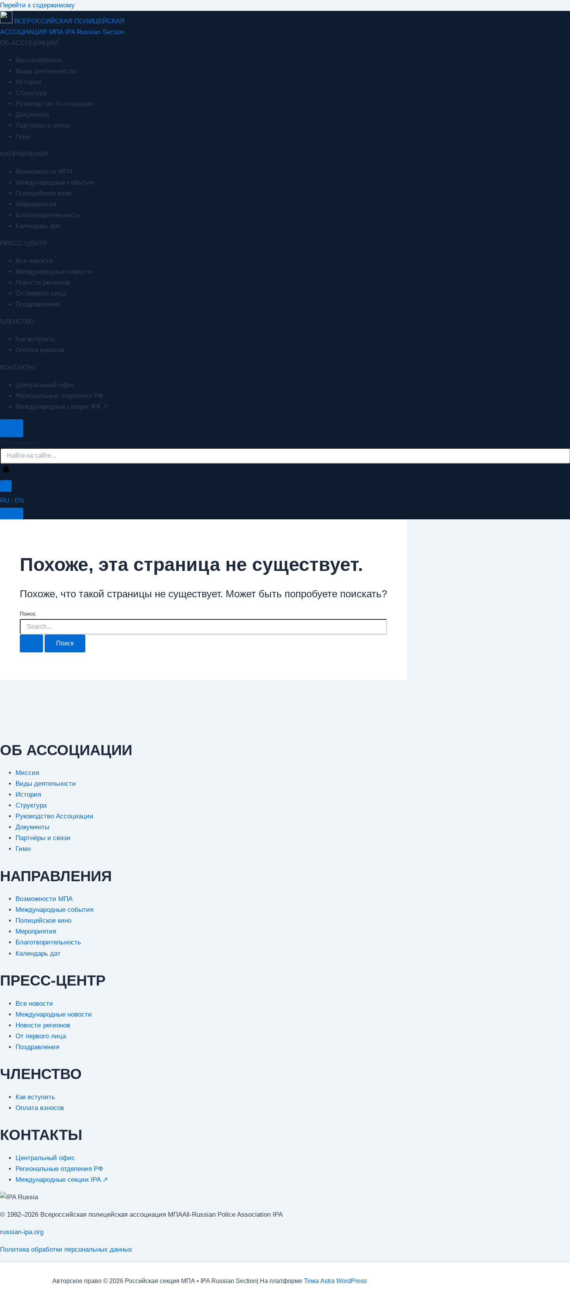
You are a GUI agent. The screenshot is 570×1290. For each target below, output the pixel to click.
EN (19, 500)
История (28, 82)
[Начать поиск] (6, 470)
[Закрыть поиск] (6, 486)
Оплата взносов (40, 350)
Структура (31, 93)
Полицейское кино (43, 193)
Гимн (23, 136)
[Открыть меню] (11, 513)
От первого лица (41, 293)
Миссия (27, 772)
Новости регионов (43, 282)
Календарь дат (38, 226)
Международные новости (54, 271)
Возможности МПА (44, 171)
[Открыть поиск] (11, 428)
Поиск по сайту (19, 442)
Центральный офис (45, 385)
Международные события (54, 182)
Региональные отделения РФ (59, 395)
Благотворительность (48, 215)
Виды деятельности (46, 71)
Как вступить (35, 339)
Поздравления (37, 304)
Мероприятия (36, 204)
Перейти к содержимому (37, 5)
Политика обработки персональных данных (66, 1249)
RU (4, 500)
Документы (32, 114)
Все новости (34, 261)
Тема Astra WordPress (335, 1281)
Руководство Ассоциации (54, 103)
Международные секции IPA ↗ (62, 406)
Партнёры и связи (43, 125)
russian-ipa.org (21, 1232)
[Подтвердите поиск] (31, 643)
